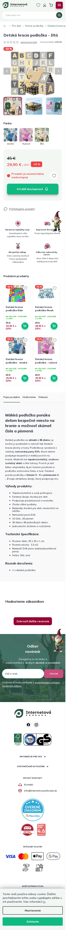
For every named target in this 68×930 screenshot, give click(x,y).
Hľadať (59, 15)
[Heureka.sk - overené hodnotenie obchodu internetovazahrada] (32, 809)
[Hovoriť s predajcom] (19, 209)
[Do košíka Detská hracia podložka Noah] (54, 325)
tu (44, 901)
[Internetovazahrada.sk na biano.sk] (41, 831)
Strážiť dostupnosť (30, 189)
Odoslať (54, 673)
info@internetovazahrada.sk (40, 790)
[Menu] (59, 5)
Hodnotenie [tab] (29, 397)
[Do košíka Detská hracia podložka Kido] (24, 325)
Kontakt (28, 784)
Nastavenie (33, 910)
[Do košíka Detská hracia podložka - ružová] (54, 378)
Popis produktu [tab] (11, 397)
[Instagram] (36, 724)
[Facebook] (28, 724)
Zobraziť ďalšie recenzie (32, 621)
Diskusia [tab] (43, 397)
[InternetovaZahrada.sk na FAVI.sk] (27, 831)
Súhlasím (33, 921)
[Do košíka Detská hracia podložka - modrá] (24, 378)
